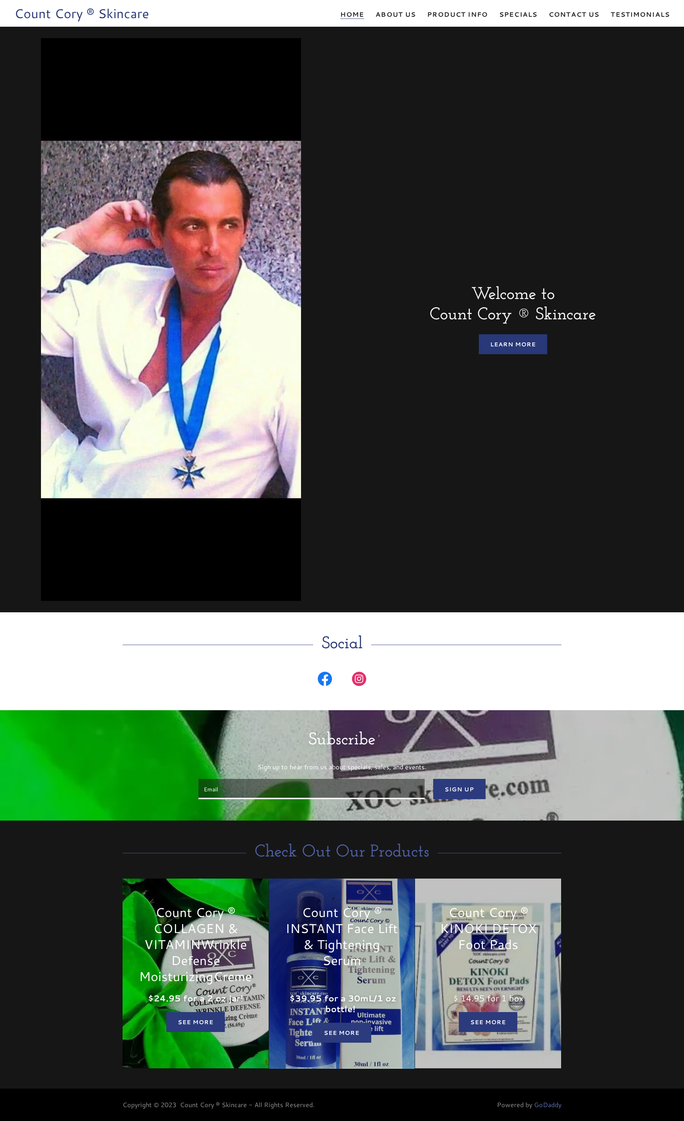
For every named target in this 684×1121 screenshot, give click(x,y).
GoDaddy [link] (547, 1104)
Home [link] (352, 14)
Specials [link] (518, 14)
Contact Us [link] (574, 14)
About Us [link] (395, 14)
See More (195, 1022)
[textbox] (311, 789)
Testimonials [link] (640, 14)
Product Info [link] (457, 14)
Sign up (459, 789)
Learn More (513, 344)
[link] (81, 15)
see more (488, 1022)
